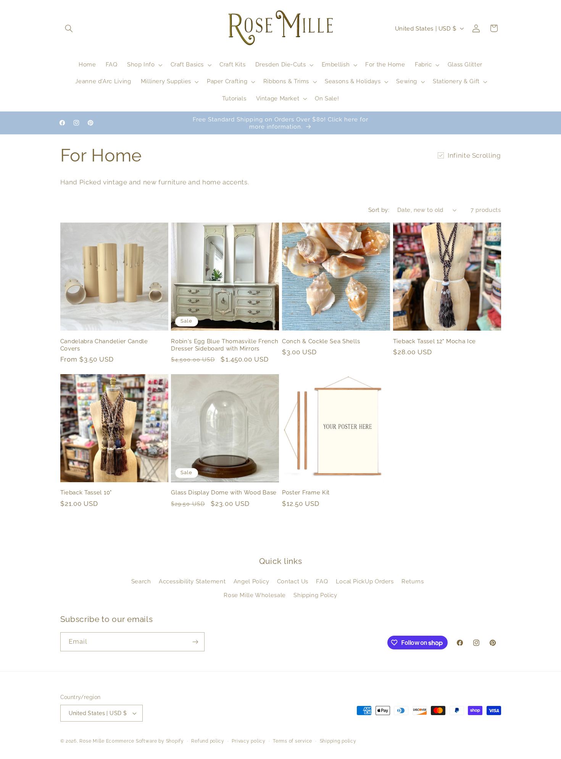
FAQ (322, 581)
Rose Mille (91, 741)
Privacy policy (248, 741)
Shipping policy (338, 741)
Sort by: (378, 210)
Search (141, 581)
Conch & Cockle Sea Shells (321, 341)
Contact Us (292, 581)
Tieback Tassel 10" (86, 492)
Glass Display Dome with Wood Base (224, 492)
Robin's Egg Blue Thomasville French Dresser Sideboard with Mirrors (224, 345)
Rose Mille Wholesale (255, 595)
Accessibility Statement (192, 581)
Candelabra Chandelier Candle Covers (104, 345)
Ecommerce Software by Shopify (145, 741)
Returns (412, 581)
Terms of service (292, 741)
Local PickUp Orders (365, 581)
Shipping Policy (315, 595)
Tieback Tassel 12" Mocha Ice (434, 341)
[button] (69, 28)
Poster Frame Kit (306, 492)
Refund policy (207, 741)
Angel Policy (251, 581)
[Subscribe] (195, 641)
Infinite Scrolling (474, 155)
